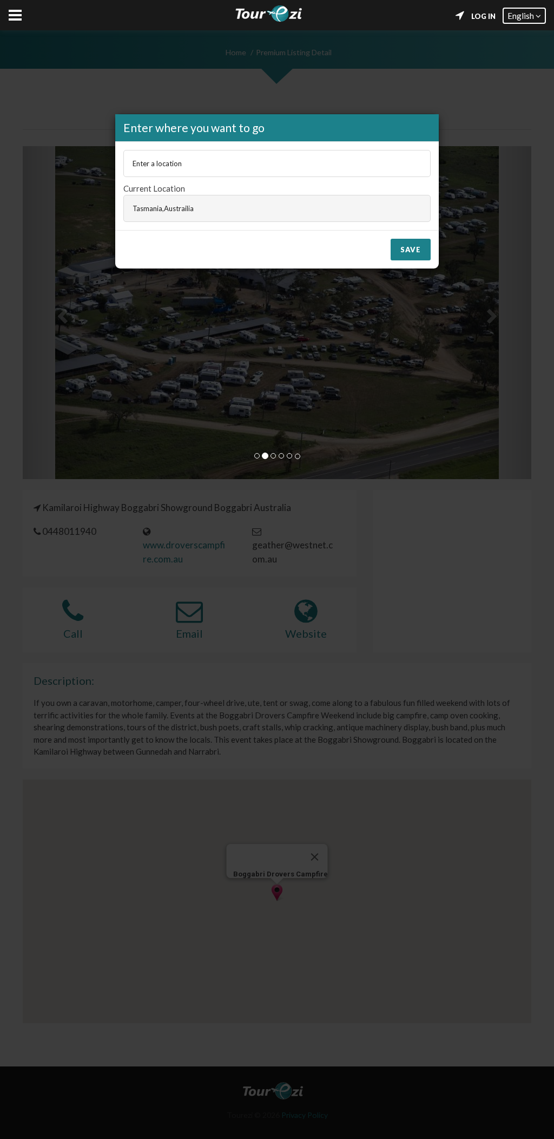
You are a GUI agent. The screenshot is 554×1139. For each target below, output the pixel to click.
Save (410, 249)
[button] (524, 16)
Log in (483, 16)
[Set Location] (460, 16)
